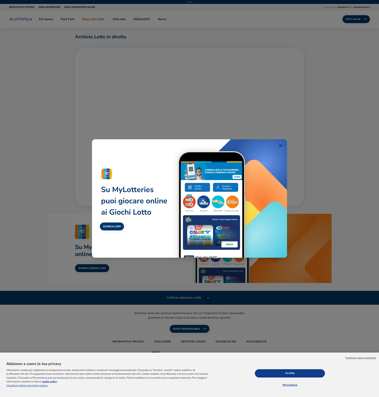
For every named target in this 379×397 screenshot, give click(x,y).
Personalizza (289, 385)
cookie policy (49, 382)
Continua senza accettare (360, 358)
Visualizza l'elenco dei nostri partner (27, 385)
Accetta (290, 373)
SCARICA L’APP (112, 226)
